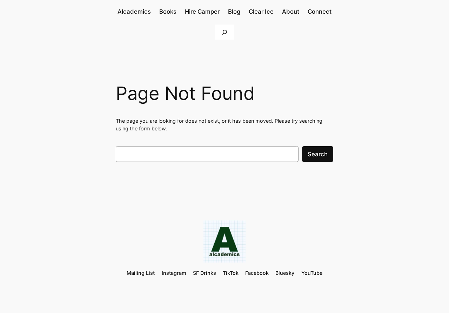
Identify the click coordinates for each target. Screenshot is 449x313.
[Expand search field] (224, 32)
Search (318, 154)
